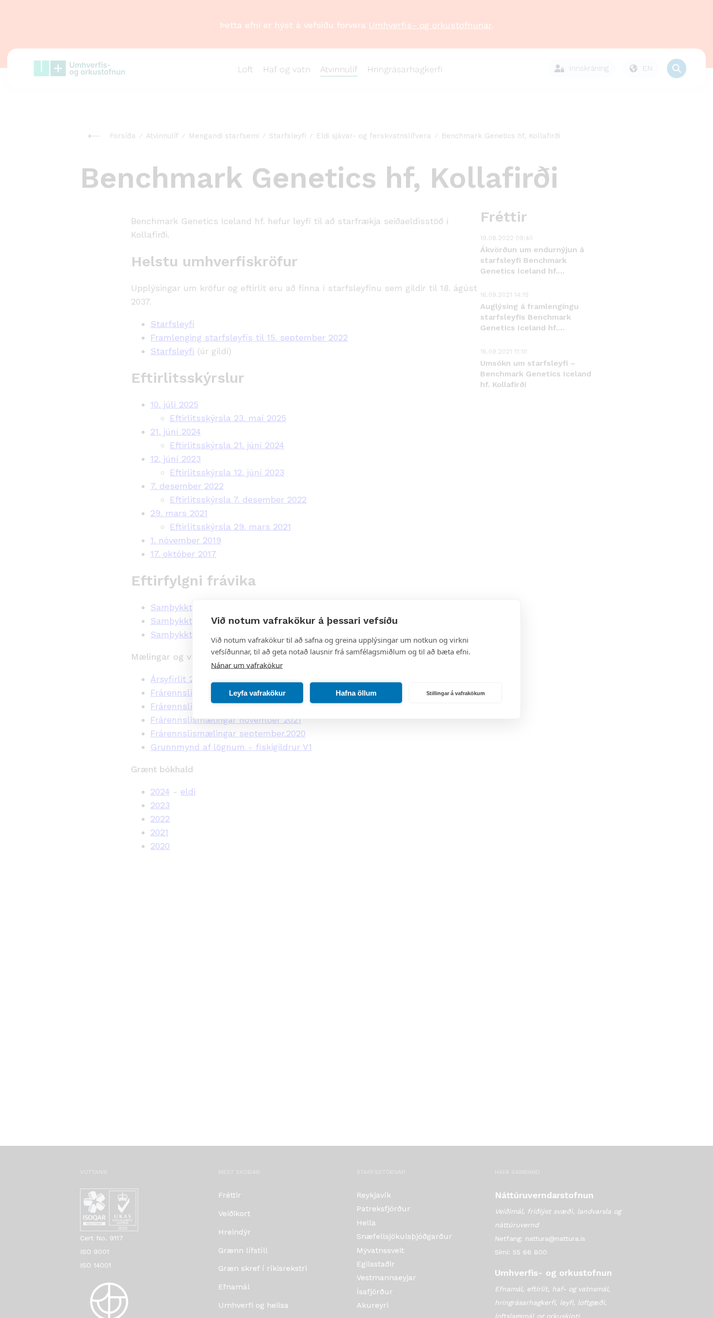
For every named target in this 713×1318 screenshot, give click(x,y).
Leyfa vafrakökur (257, 692)
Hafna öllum (356, 692)
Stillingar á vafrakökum (455, 693)
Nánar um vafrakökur (247, 664)
